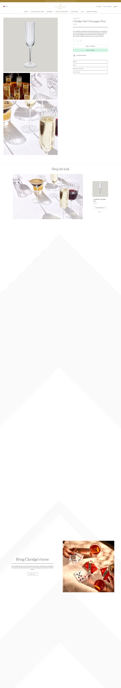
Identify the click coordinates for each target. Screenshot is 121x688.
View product (100, 207)
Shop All (32, 574)
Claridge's (76, 18)
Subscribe (72, 352)
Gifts (82, 11)
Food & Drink (74, 11)
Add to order (90, 46)
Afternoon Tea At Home (37, 11)
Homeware (50, 11)
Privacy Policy (66, 347)
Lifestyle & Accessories (61, 11)
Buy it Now (90, 50)
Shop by (26, 11)
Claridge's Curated (91, 11)
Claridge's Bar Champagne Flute (99, 200)
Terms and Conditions (75, 347)
